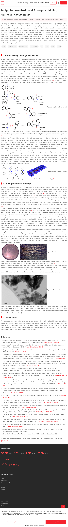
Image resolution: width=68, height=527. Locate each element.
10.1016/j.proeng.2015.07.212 (14, 426)
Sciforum (3, 499)
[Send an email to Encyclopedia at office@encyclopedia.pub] (2, 464)
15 (2, 206)
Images (27, 2)
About (46, 2)
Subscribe (6, 459)
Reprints (36, 2)
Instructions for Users (6, 482)
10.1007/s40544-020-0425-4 (19, 416)
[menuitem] (58, 2)
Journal (32, 2)
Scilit (2, 506)
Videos (22, 2)
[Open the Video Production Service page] (63, 507)
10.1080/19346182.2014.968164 (48, 421)
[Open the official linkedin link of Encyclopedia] (10, 464)
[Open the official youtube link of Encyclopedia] (14, 464)
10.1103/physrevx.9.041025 (44, 412)
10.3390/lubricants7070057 (35, 347)
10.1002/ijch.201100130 (34, 365)
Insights (42, 2)
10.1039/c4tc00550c (59, 358)
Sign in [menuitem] (53, 2)
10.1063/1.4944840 (20, 352)
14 (33, 195)
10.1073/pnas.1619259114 (28, 407)
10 (13, 191)
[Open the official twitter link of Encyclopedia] (6, 464)
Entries (18, 2)
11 (43, 193)
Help (2, 485)
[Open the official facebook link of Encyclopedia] (18, 464)
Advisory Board (5, 480)
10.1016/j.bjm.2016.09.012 (15, 392)
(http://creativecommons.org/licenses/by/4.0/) (14, 441)
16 (31, 210)
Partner (3, 489)
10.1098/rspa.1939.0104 (51, 402)
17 (54, 263)
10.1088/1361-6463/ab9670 (52, 342)
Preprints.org (4, 503)
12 (30, 195)
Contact (3, 487)
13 (32, 195)
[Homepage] (3, 3)
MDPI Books (4, 501)
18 (22, 312)
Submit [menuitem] (63, 2)
